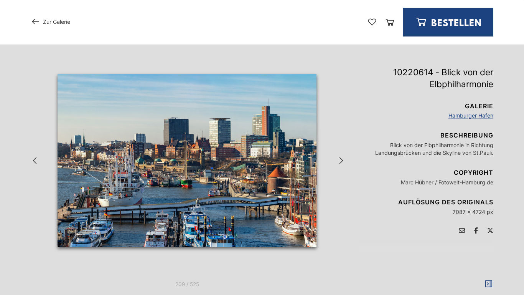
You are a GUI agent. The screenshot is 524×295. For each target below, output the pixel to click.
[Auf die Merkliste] (372, 22)
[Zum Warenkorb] (389, 22)
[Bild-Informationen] (488, 284)
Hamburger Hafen (470, 115)
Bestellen (455, 23)
